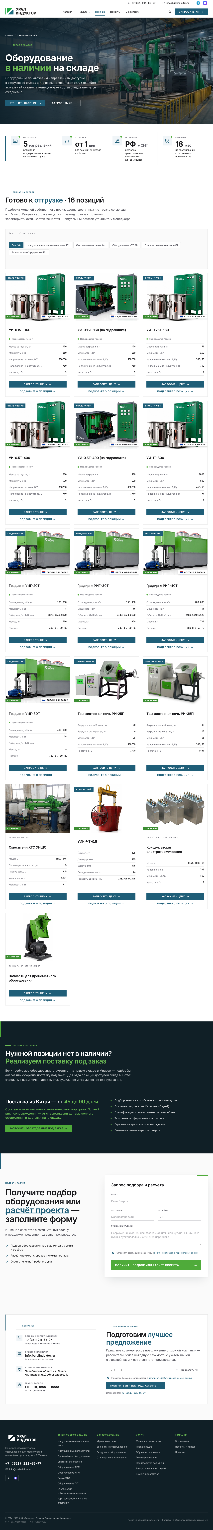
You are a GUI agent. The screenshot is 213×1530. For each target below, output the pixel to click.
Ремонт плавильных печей (151, 1468)
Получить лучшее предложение (135, 1385)
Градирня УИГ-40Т (162, 586)
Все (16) (16, 245)
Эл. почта (117, 1210)
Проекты (115, 11)
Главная (9, 35)
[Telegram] (8, 1478)
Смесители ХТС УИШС (27, 847)
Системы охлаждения (70, 1461)
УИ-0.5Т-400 (19, 458)
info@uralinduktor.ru (177, 2)
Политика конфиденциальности (143, 1520)
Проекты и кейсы (185, 1446)
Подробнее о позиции (38, 391)
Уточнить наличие (25, 103)
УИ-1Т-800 (155, 458)
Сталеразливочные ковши (111, 1457)
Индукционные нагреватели (74, 1450)
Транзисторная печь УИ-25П (101, 714)
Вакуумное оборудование (111, 1452)
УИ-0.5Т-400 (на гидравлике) (102, 458)
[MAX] (16, 1478)
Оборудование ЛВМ (69, 1467)
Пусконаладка (144, 1446)
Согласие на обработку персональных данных (185, 1520)
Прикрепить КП (189, 1369)
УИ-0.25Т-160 (157, 330)
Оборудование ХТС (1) (125, 245)
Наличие (100, 11)
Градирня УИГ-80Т (24, 714)
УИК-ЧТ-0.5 (87, 842)
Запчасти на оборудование (112, 1446)
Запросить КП (191, 11)
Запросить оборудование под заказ (38, 1128)
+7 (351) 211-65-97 (144, 2)
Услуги (83, 11)
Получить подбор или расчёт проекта (156, 1265)
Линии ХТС (64, 1478)
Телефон (164, 1210)
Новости (180, 1452)
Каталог (67, 11)
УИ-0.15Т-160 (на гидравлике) (102, 330)
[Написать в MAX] (205, 3)
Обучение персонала (148, 1452)
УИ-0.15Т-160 (19, 330)
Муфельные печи (106, 1441)
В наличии (13, 317)
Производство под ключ (150, 1463)
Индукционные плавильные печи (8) (48, 245)
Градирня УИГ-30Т (93, 586)
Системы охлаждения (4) (90, 245)
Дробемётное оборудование (74, 1456)
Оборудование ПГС (69, 1483)
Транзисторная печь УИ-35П (170, 714)
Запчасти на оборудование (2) (29, 252)
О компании (132, 11)
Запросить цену (38, 384)
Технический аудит (147, 1457)
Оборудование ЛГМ (69, 1472)
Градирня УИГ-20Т (24, 586)
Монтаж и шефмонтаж (149, 1441)
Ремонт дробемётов (147, 1473)
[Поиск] (170, 11)
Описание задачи (121, 1226)
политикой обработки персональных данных (176, 1253)
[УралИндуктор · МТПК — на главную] (20, 12)
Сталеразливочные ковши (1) (161, 245)
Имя (114, 1195)
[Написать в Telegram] (198, 3)
